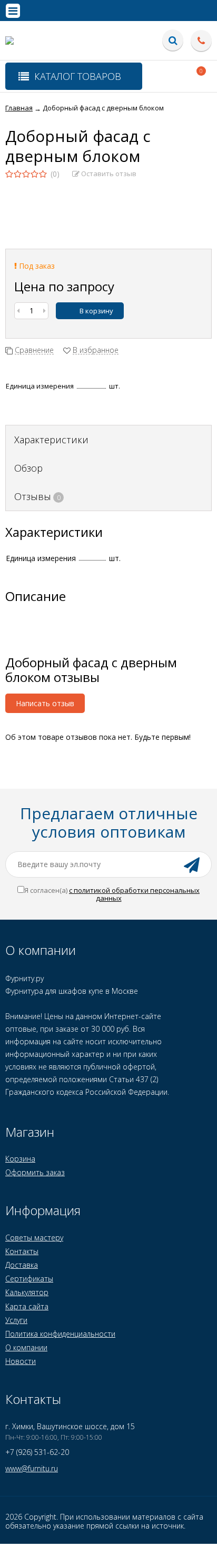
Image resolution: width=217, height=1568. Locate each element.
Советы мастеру (34, 1238)
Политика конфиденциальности (60, 1334)
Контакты (21, 1251)
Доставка (21, 1265)
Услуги (16, 1320)
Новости (20, 1361)
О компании (26, 1347)
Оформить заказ (35, 1172)
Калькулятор (26, 1292)
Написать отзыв (45, 703)
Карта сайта (26, 1306)
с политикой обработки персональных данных (134, 894)
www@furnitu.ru (31, 1468)
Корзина (20, 1159)
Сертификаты (29, 1279)
